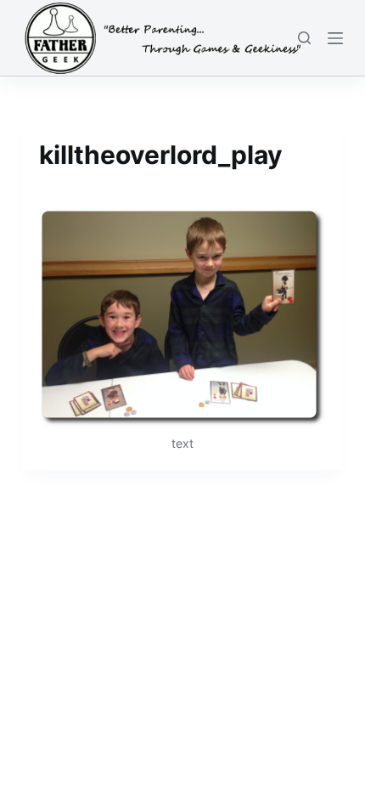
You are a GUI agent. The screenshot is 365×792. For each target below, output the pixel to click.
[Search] (304, 37)
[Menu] (335, 38)
